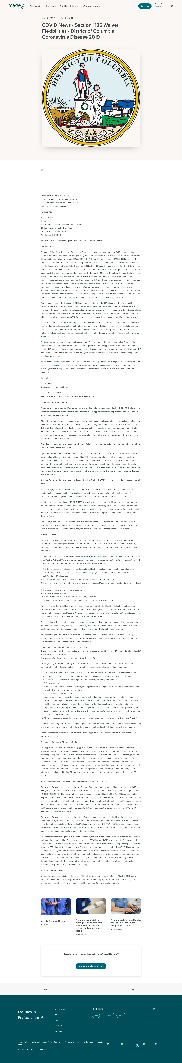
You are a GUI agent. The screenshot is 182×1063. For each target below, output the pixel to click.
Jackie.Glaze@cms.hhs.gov (52, 365)
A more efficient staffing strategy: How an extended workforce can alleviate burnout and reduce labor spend (89, 925)
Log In (120, 1015)
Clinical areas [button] (90, 6)
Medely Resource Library (53, 921)
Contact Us (108, 1015)
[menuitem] (36, 6)
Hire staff (51, 6)
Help (96, 1015)
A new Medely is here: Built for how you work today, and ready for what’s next (126, 922)
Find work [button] (35, 6)
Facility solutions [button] (69, 6)
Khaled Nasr (70, 18)
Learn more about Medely (91, 966)
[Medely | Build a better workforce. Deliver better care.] (18, 6)
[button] (172, 6)
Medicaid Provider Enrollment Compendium (99, 556)
